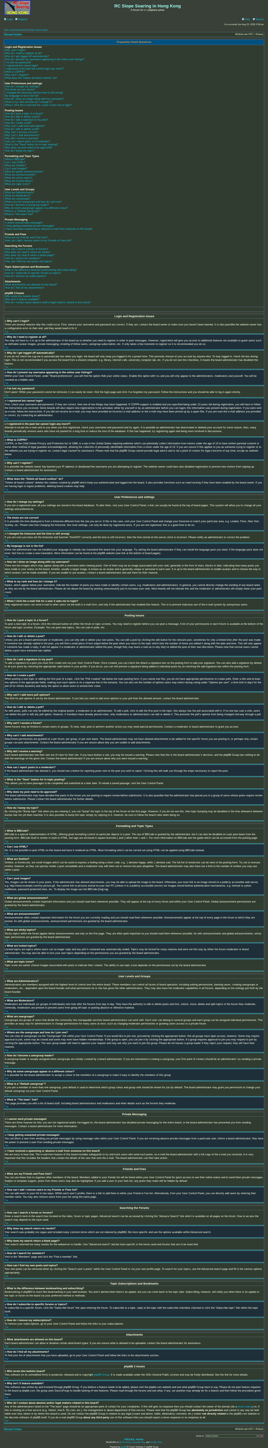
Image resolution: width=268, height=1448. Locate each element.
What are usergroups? (18, 198)
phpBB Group (101, 1374)
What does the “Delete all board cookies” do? (31, 77)
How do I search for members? (23, 258)
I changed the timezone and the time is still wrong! (34, 92)
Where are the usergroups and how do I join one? (33, 201)
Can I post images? (16, 168)
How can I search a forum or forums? (26, 249)
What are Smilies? (15, 165)
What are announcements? (20, 174)
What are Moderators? (18, 195)
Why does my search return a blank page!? (30, 255)
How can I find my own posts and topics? (28, 261)
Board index (13, 34)
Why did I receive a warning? (21, 138)
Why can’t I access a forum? (21, 132)
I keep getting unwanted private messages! (29, 225)
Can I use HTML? (15, 162)
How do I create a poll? (18, 122)
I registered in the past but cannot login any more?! (34, 68)
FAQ (247, 19)
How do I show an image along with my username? (34, 98)
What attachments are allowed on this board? (31, 284)
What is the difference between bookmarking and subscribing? (41, 269)
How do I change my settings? (22, 86)
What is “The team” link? (19, 214)
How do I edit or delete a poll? (22, 129)
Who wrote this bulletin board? (22, 296)
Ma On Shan (124, 1442)
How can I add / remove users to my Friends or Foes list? (38, 240)
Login (9, 19)
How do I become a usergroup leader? (27, 204)
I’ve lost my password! (18, 62)
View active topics (39, 29)
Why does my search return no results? (28, 252)
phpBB (124, 1447)
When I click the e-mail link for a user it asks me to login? (38, 105)
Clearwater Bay (138, 1442)
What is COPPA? (15, 71)
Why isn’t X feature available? (22, 299)
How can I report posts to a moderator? (27, 141)
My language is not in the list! (22, 95)
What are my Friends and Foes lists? (26, 237)
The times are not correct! (20, 89)
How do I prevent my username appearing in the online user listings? (44, 59)
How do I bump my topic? (19, 150)
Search (259, 19)
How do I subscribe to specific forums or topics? (33, 273)
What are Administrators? (19, 192)
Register (22, 19)
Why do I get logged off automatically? (27, 56)
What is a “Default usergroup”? (22, 211)
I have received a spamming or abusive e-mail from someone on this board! (48, 228)
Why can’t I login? (15, 50)
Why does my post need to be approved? (28, 147)
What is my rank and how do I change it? (28, 101)
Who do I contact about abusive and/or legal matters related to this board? (48, 302)
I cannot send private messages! (24, 222)
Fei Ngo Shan (156, 1442)
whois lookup (245, 1406)
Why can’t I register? (17, 74)
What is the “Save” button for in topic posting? (31, 144)
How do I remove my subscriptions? (26, 276)
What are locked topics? (19, 180)
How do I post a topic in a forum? (24, 113)
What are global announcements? (24, 171)
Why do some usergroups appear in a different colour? (36, 208)
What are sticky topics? (18, 177)
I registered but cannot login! (21, 65)
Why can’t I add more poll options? (25, 125)
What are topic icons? (17, 184)
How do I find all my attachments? (24, 287)
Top (6, 331)
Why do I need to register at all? (23, 53)
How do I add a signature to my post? (26, 119)
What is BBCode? (15, 159)
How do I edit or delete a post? (22, 116)
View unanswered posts (16, 29)
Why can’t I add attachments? (22, 135)
